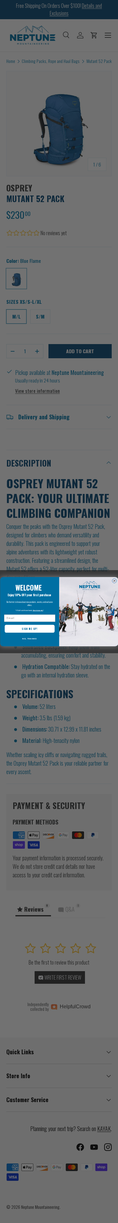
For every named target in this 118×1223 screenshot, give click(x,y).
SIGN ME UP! (29, 629)
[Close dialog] (114, 580)
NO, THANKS (29, 638)
